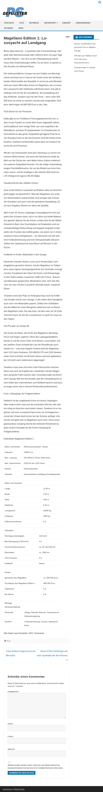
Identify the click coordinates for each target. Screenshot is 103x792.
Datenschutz (19, 789)
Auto (21, 23)
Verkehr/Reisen (83, 23)
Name (11, 724)
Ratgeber (8, 28)
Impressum (7, 789)
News (21, 28)
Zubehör (66, 23)
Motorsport (50, 23)
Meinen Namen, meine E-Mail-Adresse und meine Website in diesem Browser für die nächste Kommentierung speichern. (35, 766)
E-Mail (11, 737)
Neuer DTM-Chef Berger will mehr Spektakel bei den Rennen (52, 653)
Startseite (9, 23)
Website (11, 749)
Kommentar (13, 692)
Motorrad (34, 23)
